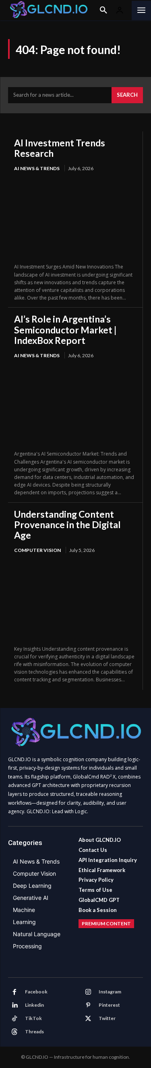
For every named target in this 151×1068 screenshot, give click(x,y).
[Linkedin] (14, 1005)
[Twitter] (88, 1018)
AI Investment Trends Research (59, 148)
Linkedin (34, 1005)
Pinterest (109, 1005)
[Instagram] (88, 992)
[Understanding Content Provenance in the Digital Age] (75, 600)
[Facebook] (14, 992)
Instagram (110, 992)
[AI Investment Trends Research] (75, 218)
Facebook (36, 992)
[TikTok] (14, 1018)
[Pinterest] (88, 1005)
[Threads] (14, 1032)
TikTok (33, 1018)
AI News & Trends (37, 168)
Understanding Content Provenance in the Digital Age (67, 524)
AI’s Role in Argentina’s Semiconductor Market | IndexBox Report (65, 329)
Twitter (107, 1018)
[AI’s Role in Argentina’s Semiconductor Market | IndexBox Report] (75, 405)
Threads (34, 1031)
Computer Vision (37, 550)
